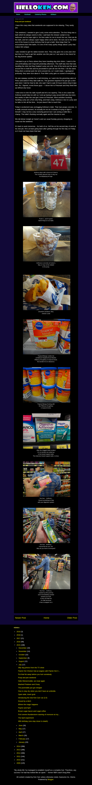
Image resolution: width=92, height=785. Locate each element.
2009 (19, 763)
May (20, 729)
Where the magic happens (28, 704)
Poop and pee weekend (27, 678)
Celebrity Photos (40, 14)
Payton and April (24, 708)
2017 (19, 638)
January (22, 742)
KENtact (53, 14)
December (23, 648)
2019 (19, 632)
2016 (19, 642)
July (20, 665)
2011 (19, 756)
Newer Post (20, 618)
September (23, 658)
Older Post (72, 618)
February (22, 739)
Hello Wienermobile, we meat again (31, 681)
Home (18, 14)
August (21, 661)
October (22, 655)
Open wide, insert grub (26, 694)
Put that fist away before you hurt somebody (35, 674)
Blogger (50, 779)
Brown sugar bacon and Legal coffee (32, 711)
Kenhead (27, 14)
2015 (19, 645)
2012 (19, 753)
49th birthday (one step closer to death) (33, 721)
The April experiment (26, 718)
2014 (19, 746)
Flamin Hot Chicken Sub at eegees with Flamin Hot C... (39, 671)
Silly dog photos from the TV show (31, 668)
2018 (19, 635)
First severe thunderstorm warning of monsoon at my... (39, 714)
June (21, 725)
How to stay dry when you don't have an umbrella (36, 691)
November (23, 651)
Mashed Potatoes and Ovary (29, 684)
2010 (19, 760)
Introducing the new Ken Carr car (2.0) (32, 698)
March (21, 735)
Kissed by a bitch (24, 701)
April (20, 732)
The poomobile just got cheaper (30, 688)
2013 (19, 750)
